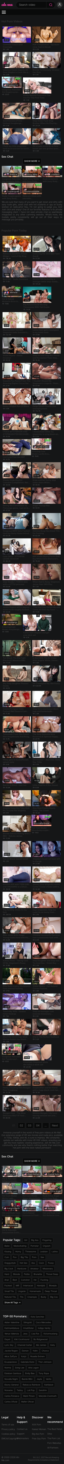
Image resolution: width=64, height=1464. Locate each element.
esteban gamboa (12, 1373)
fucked (8, 1285)
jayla (39, 1379)
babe (7, 1245)
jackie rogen (11, 1350)
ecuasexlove (10, 1362)
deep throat (51, 1291)
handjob (41, 1285)
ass (33, 1263)
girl (25, 1240)
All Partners (52, 1447)
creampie (32, 1297)
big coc (54, 1297)
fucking (44, 1280)
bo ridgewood (40, 1339)
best (15, 1280)
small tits (9, 1291)
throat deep (52, 1274)
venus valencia (11, 1333)
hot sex (23, 1263)
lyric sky (8, 1345)
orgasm (46, 1245)
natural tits (10, 1297)
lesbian (44, 1251)
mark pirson (29, 1396)
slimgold (27, 1322)
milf (17, 1285)
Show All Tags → (12, 1302)
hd (35, 1280)
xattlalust (48, 1384)
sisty (52, 1345)
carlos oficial (10, 1401)
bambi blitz (27, 1379)
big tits (24, 1257)
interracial (28, 1285)
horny (18, 1251)
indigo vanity (44, 1328)
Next (55, 1125)
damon (25, 1350)
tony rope (44, 1373)
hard (6, 1274)
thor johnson (44, 1362)
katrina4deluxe (11, 1328)
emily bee (30, 1373)
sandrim (43, 1390)
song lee (19, 1367)
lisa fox (35, 1333)
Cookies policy (8, 1434)
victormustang (50, 1333)
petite (27, 1274)
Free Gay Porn (39, 1438)
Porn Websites (54, 1443)
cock (41, 1263)
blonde (16, 1274)
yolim (35, 1350)
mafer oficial (27, 1401)
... (46, 1125)
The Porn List (53, 1438)
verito (48, 1379)
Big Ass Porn (38, 1434)
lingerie (22, 1291)
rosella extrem (37, 1356)
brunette (38, 1274)
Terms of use (7, 1424)
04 (38, 1125)
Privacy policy (8, 1429)
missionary (48, 1268)
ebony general (11, 1384)
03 (29, 1125)
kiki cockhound (21, 1339)
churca (45, 1350)
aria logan (33, 1367)
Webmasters (23, 1438)
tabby (20, 1390)
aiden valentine (11, 1322)
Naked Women (39, 1429)
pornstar (35, 1245)
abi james (41, 1345)
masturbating (20, 1245)
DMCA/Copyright (9, 1438)
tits (21, 1297)
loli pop (31, 1390)
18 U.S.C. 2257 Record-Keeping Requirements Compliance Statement (43, 1458)
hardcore (21, 1268)
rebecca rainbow (31, 1384)
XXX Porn (36, 1424)
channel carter (24, 1345)
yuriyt (23, 1356)
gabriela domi (27, 1362)
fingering (46, 1240)
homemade (35, 1291)
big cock (8, 1268)
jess (25, 1333)
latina (55, 1251)
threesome (30, 1251)
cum (6, 1257)
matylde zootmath (48, 1396)
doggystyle (10, 1263)
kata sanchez (37, 1316)
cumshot (25, 1280)
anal (6, 1280)
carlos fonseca (11, 1396)
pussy (51, 1263)
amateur (34, 1268)
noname (8, 1390)
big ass (34, 1240)
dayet (7, 1339)
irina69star (28, 1328)
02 (21, 1125)
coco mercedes (43, 1322)
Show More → (32, 161)
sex (42, 1257)
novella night (11, 1379)
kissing (7, 1251)
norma (7, 1367)
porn (34, 1257)
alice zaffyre (10, 1356)
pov (15, 1257)
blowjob (53, 1285)
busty (43, 1297)
